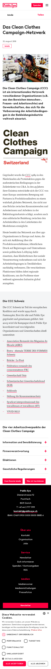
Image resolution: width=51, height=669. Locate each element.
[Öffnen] (47, 14)
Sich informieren (25, 561)
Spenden (37, 5)
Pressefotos (25, 592)
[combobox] (44, 613)
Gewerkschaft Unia (16, 375)
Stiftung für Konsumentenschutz (24, 396)
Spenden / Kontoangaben (25, 565)
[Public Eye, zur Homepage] (10, 5)
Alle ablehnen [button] (38, 664)
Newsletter (25, 557)
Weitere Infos (36, 630)
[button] (25, 658)
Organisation (26, 539)
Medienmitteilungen (25, 588)
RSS (26, 569)
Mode (10, 14)
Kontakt (25, 535)
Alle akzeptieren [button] (14, 664)
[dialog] (25, 639)
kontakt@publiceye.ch (25, 511)
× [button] (48, 613)
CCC (28, 175)
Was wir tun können (35, 481)
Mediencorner (25, 584)
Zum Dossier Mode (12, 481)
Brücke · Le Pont (15, 360)
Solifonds (12, 390)
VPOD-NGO (13, 411)
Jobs (25, 543)
